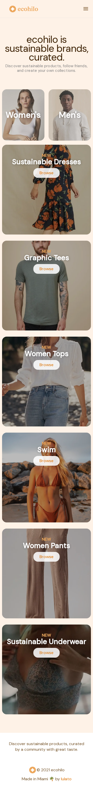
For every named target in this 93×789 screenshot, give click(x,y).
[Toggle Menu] (86, 9)
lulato (66, 779)
